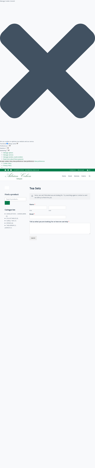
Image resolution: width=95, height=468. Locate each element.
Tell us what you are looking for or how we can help (49, 222)
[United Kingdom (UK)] (7, 188)
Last (50, 210)
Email (32, 214)
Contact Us (73, 170)
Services (76, 176)
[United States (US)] (11, 188)
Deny (11, 161)
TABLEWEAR (10, 225)
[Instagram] (11, 170)
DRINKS (8, 223)
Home (64, 176)
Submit (33, 238)
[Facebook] (8, 170)
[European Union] (15, 188)
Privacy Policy (7, 165)
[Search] (89, 176)
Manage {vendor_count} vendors (13, 157)
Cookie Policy (7, 163)
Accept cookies (4, 161)
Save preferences (29, 161)
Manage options (8, 153)
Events (84, 176)
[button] (47, 71)
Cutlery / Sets (10, 221)
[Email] (5, 170)
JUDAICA (7, 228)
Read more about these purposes (13, 159)
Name (32, 204)
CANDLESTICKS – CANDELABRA (16, 214)
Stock (70, 176)
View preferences (18, 161)
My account (81, 170)
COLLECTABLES (11, 218)
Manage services (8, 155)
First (31, 210)
